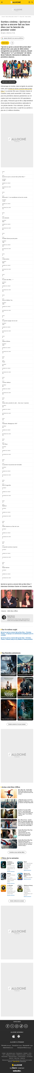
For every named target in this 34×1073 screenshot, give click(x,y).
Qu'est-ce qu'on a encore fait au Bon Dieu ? (13, 176)
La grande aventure (7, 547)
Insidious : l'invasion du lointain (10, 863)
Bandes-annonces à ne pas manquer (17, 724)
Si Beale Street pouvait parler (9, 238)
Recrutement (19, 1053)
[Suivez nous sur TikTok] (21, 1026)
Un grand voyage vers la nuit (9, 320)
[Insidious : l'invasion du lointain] (3, 864)
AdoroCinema (6, 1047)
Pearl (3, 361)
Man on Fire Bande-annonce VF (25, 696)
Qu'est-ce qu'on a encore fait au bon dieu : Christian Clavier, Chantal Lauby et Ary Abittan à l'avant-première (17, 638)
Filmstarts (4, 1045)
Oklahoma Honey (28, 885)
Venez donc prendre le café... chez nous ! (13, 403)
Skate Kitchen (5, 567)
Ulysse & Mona (6, 341)
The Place (5, 444)
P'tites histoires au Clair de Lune (10, 526)
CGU (30, 1053)
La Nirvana (10, 885)
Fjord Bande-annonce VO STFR (25, 674)
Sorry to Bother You (7, 300)
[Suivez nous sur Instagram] (17, 1026)
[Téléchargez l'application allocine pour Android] (19, 1036)
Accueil (3, 16)
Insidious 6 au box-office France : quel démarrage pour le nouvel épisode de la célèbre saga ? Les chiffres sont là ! (25, 812)
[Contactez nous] (26, 1026)
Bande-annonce (11, 871)
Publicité (25, 1053)
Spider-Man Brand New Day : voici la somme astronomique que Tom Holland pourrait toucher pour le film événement (25, 832)
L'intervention (5, 259)
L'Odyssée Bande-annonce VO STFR (9, 719)
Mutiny (9, 873)
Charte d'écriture (21, 1056)
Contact (3, 1053)
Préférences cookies (21, 1055)
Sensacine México (22, 1047)
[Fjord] (20, 864)
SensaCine (15, 1045)
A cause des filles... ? (7, 279)
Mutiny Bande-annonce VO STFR (9, 674)
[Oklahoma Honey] (20, 888)
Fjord (25, 861)
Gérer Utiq (16, 1058)
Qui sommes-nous (11, 1053)
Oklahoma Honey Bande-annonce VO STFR (9, 696)
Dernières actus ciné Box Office (17, 852)
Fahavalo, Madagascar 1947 (9, 423)
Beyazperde (26, 1045)
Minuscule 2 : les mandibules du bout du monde (14, 197)
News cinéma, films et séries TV (12, 16)
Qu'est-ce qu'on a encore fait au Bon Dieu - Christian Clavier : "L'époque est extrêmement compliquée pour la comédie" (17, 634)
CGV (4, 1055)
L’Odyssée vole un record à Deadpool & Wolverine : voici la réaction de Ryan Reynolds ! (25, 802)
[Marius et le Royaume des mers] (20, 876)
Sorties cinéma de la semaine (17, 901)
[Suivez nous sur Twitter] (12, 1026)
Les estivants (5, 218)
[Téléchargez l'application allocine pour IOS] (14, 1036)
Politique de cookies (10, 1055)
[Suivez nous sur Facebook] (8, 1026)
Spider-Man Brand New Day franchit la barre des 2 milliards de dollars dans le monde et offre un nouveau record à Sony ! (25, 842)
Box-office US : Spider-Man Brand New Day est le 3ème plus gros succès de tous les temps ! (25, 791)
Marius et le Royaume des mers (27, 875)
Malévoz (4, 505)
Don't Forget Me (6, 485)
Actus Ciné (22, 16)
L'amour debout (6, 382)
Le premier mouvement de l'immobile (12, 464)
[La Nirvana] (3, 888)
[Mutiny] (3, 876)
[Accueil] (16, 2)
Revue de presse (13, 1056)
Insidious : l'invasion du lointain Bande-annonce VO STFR (25, 719)
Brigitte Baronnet (11, 616)
